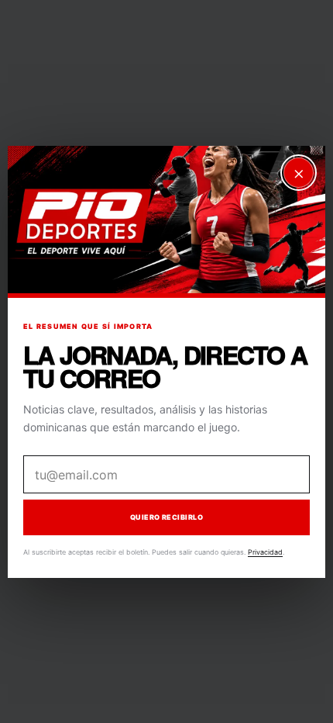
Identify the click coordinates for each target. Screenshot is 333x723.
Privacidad (265, 552)
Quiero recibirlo (166, 517)
